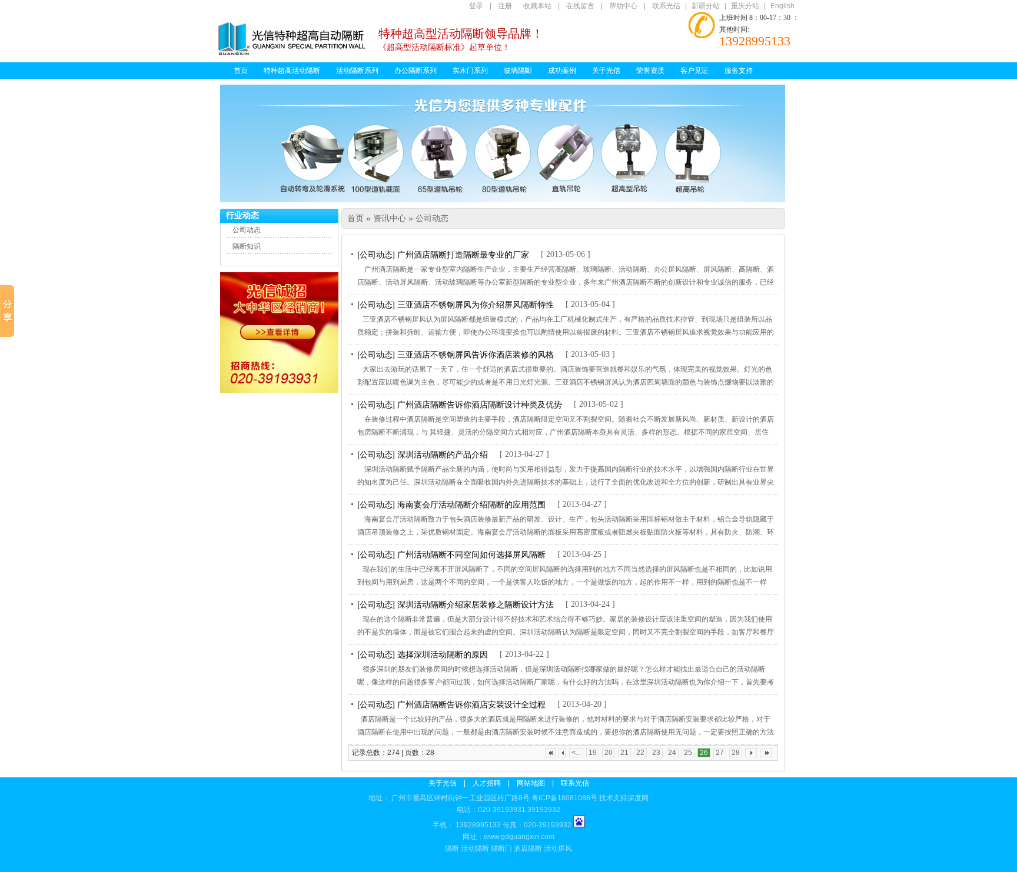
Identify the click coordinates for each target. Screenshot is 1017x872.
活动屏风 (558, 848)
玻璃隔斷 (518, 70)
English (782, 6)
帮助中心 (623, 6)
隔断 (452, 848)
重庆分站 (745, 6)
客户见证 (694, 70)
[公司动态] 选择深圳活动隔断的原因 (422, 654)
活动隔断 (475, 848)
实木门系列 (470, 70)
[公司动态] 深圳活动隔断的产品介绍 (422, 454)
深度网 (638, 798)
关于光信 (606, 70)
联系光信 (666, 6)
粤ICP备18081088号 (564, 798)
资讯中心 (389, 218)
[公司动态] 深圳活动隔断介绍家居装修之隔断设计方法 (455, 604)
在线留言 (580, 6)
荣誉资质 (650, 70)
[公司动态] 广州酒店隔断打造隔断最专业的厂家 (443, 254)
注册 (505, 6)
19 (593, 753)
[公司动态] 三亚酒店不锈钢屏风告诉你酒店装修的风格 (455, 354)
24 (672, 753)
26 (704, 753)
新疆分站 (706, 6)
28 (736, 753)
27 (720, 753)
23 (656, 753)
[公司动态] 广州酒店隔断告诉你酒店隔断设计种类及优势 (459, 404)
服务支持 (738, 70)
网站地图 (531, 783)
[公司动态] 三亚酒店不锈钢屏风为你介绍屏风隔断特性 (455, 304)
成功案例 (562, 70)
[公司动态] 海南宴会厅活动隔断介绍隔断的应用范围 (451, 504)
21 (624, 753)
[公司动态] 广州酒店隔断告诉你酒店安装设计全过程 (451, 704)
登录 (476, 6)
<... (576, 753)
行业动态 (242, 215)
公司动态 (246, 230)
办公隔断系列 (415, 70)
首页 (241, 70)
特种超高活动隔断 (292, 70)
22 (640, 753)
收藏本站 (537, 6)
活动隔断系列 (357, 70)
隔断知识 (246, 246)
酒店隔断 (528, 848)
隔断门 (501, 848)
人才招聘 (487, 783)
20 (608, 753)
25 (688, 753)
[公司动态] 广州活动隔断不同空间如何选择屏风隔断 (451, 554)
